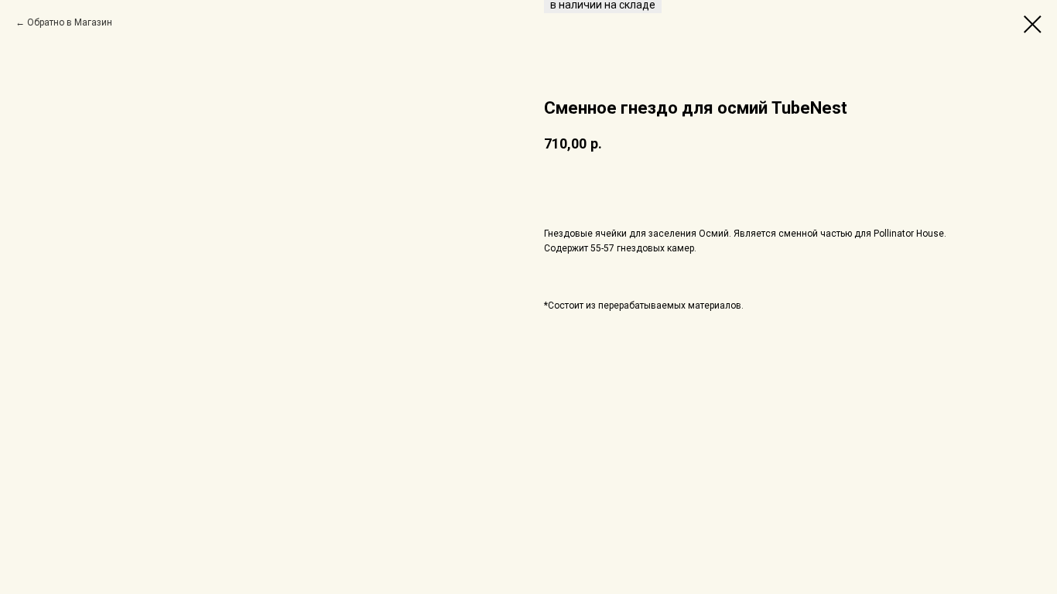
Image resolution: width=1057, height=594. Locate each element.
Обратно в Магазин (69, 22)
